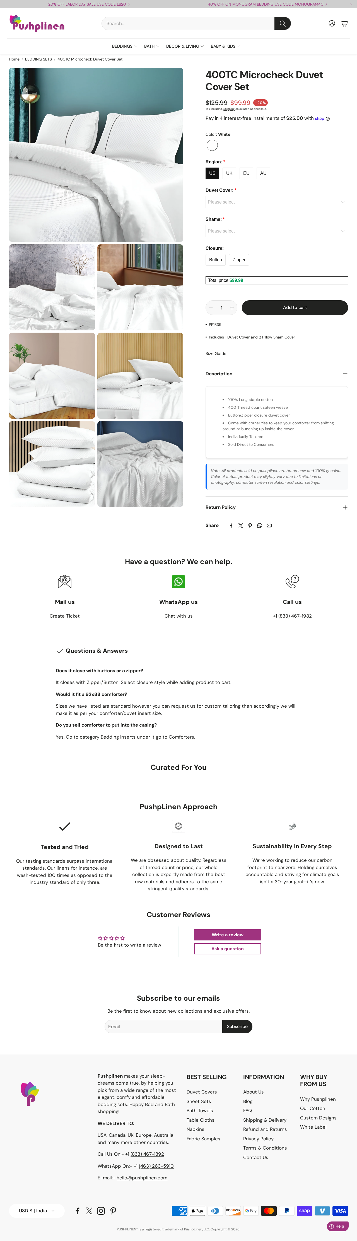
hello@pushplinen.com (142, 1178)
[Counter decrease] (211, 308)
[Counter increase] (232, 308)
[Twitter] (240, 525)
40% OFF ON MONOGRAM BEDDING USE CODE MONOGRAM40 (266, 4)
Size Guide (216, 353)
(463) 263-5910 (156, 1166)
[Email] (269, 525)
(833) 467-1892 (147, 1154)
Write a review (227, 935)
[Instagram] (101, 1211)
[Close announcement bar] (351, 4)
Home (14, 59)
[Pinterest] (250, 525)
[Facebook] (231, 525)
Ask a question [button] (227, 949)
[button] (196, 23)
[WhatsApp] (259, 525)
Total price (219, 280)
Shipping (229, 109)
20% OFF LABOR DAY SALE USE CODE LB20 (87, 4)
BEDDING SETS (38, 59)
